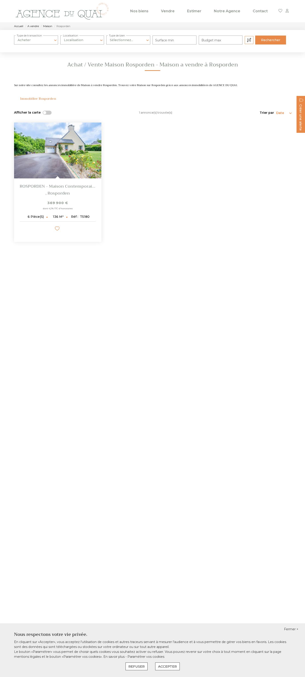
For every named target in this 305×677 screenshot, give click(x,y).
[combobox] (36, 40)
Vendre (168, 11)
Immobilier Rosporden (38, 98)
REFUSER (136, 666)
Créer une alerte (301, 117)
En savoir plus (114, 657)
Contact (260, 11)
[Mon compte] (287, 11)
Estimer (194, 11)
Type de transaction (29, 35)
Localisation (70, 35)
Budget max (211, 40)
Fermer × (291, 629)
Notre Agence (227, 11)
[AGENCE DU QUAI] (62, 11)
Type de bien (117, 35)
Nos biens (139, 11)
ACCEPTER (167, 666)
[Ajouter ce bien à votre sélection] (58, 229)
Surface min (164, 40)
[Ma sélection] (280, 11)
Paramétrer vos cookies (145, 657)
